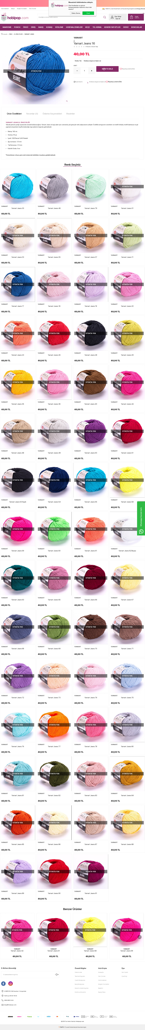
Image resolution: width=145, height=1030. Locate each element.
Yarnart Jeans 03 (17, 257)
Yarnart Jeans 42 (127, 404)
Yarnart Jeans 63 (17, 600)
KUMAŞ (49, 27)
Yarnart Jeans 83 (91, 795)
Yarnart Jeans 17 (18, 306)
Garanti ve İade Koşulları (82, 988)
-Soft (61, 1027)
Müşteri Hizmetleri (22, 8)
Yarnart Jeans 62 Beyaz (127, 551)
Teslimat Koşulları (80, 976)
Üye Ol (118, 19)
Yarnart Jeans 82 (54, 795)
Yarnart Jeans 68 (17, 649)
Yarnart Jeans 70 (91, 649)
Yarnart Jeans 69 (54, 649)
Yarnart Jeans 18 (54, 306)
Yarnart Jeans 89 (17, 893)
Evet (88, 13)
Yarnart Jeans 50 (91, 453)
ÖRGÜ (25, 27)
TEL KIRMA (97, 27)
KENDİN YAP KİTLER (112, 27)
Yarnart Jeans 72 (17, 698)
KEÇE (87, 27)
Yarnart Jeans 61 (91, 551)
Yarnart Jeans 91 (91, 893)
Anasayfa (101, 972)
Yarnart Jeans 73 (54, 698)
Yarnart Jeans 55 (91, 502)
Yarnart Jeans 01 (127, 208)
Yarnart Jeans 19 (91, 306)
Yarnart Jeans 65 (54, 600)
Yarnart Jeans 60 (54, 551)
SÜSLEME (59, 27)
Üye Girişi (118, 16)
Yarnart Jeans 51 (127, 453)
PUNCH (17, 27)
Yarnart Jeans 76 (17, 746)
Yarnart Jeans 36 (54, 404)
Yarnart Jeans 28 (91, 355)
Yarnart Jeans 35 (17, 404)
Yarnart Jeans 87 (91, 844)
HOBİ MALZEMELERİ (74, 27)
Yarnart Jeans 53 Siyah (17, 502)
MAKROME (7, 27)
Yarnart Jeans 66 (91, 600)
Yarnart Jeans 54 (54, 502)
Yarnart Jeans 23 (17, 355)
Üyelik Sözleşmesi (80, 980)
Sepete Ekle (107, 69)
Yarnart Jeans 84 (127, 795)
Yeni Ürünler (32, 8)
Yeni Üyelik (125, 972)
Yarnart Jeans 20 (127, 306)
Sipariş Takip (101, 992)
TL (137, 17)
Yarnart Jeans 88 (127, 844)
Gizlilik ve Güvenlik (80, 992)
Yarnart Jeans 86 (54, 844)
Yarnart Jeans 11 (127, 257)
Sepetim (100, 988)
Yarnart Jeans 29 (127, 355)
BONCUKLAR (136, 27)
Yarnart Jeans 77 (54, 746)
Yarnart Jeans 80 (127, 746)
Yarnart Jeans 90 (54, 893)
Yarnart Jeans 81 (18, 795)
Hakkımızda (78, 972)
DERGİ (125, 27)
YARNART (4, 206)
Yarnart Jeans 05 (54, 257)
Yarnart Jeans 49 (54, 453)
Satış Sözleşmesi (79, 984)
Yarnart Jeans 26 (54, 355)
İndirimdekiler (5, 8)
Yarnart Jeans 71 (127, 649)
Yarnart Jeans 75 (127, 698)
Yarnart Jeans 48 (17, 453)
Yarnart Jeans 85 (17, 844)
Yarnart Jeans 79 (91, 208)
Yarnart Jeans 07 (91, 257)
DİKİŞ (33, 27)
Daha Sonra (76, 13)
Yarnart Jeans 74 (91, 698)
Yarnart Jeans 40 (90, 404)
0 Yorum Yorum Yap (92, 46)
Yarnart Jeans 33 (17, 208)
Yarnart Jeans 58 (127, 502)
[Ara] (105, 17)
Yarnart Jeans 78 (91, 746)
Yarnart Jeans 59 (17, 551)
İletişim (13, 8)
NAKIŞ (40, 27)
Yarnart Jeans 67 (127, 600)
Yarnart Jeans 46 (54, 208)
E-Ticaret (66, 1027)
